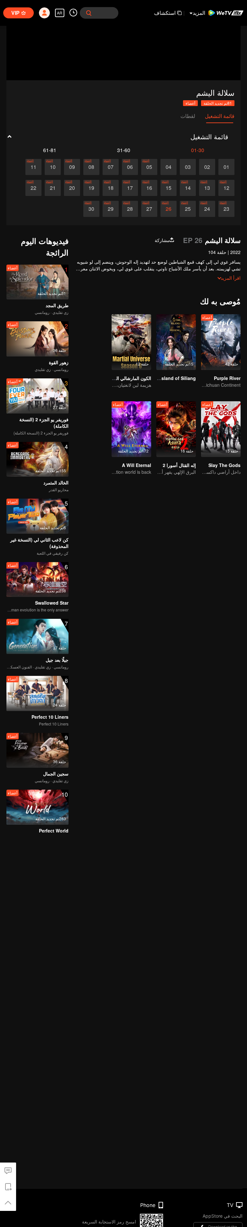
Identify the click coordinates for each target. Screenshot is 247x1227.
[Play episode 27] (149, 209)
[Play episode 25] (188, 209)
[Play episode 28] (130, 209)
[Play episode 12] (226, 188)
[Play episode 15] (168, 188)
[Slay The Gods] (221, 429)
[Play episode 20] (72, 188)
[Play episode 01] (226, 167)
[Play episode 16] (149, 188)
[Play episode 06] (130, 167)
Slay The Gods (224, 465)
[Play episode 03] (188, 167)
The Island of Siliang (173, 378)
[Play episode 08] (91, 167)
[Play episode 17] (130, 188)
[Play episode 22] (33, 188)
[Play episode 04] (168, 167)
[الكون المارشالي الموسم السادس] (131, 342)
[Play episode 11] (33, 167)
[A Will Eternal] (131, 429)
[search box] (89, 13)
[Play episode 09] (72, 167)
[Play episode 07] (111, 167)
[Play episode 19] (91, 188)
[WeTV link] (226, 13)
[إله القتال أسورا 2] (176, 429)
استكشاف (165, 12)
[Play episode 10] (53, 167)
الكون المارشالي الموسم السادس (119, 378)
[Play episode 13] (207, 188)
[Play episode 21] (53, 188)
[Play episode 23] (226, 209)
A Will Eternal (136, 465)
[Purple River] (221, 342)
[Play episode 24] (207, 209)
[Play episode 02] (207, 167)
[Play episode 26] (168, 209)
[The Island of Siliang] (176, 342)
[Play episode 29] (111, 209)
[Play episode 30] (91, 209)
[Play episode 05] (149, 167)
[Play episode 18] (111, 188)
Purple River (227, 378)
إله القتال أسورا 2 (179, 465)
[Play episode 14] (188, 188)
